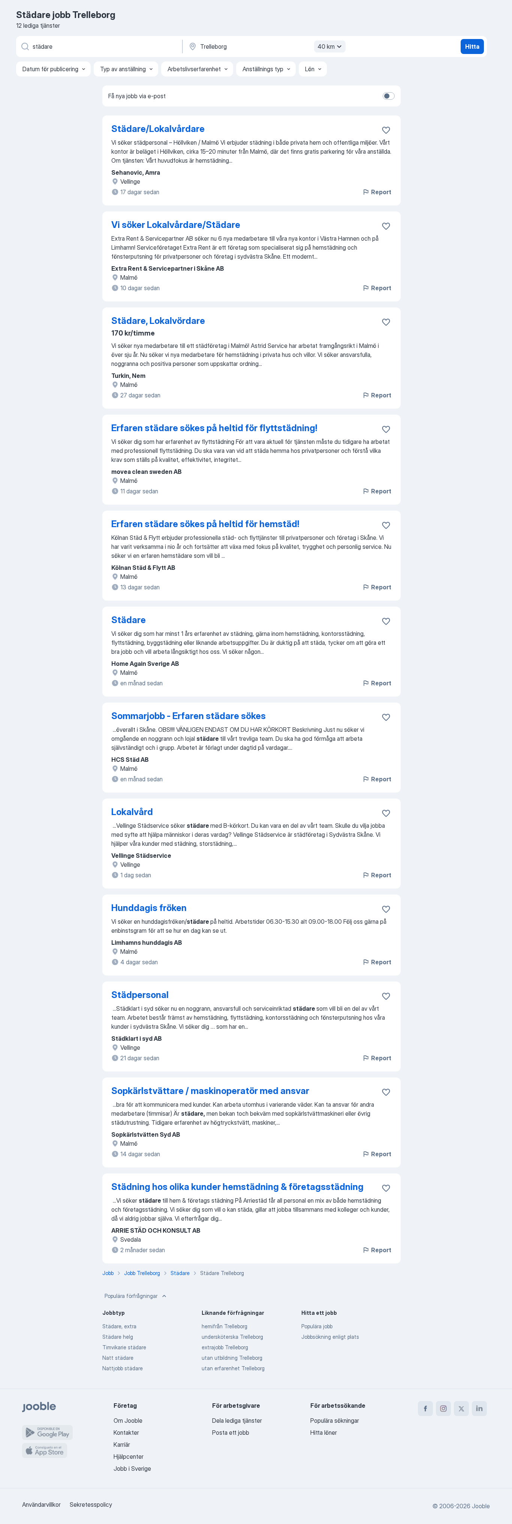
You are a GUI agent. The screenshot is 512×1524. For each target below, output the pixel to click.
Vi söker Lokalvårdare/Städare (175, 224)
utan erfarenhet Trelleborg (233, 1368)
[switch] (389, 96)
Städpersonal (140, 994)
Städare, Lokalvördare (158, 320)
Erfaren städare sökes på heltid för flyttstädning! (214, 428)
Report (381, 192)
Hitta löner (323, 1432)
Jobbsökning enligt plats (330, 1337)
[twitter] (461, 1408)
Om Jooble (128, 1420)
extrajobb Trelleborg (225, 1347)
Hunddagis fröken (149, 907)
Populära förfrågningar (131, 1296)
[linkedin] (479, 1408)
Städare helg (117, 1337)
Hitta (472, 46)
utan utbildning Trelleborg (232, 1358)
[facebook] (425, 1408)
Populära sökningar (334, 1420)
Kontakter (126, 1432)
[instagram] (443, 1408)
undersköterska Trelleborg (232, 1337)
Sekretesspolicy (91, 1504)
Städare (128, 619)
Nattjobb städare (122, 1368)
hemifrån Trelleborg (224, 1326)
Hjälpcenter (129, 1456)
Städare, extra (119, 1326)
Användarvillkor (41, 1504)
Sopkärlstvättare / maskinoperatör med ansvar (210, 1090)
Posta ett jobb (230, 1432)
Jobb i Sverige (132, 1468)
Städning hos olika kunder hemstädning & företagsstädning (237, 1186)
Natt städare (117, 1358)
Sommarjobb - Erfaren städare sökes (188, 715)
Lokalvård (132, 811)
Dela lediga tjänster (237, 1420)
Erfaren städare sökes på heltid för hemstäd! (205, 523)
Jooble (481, 1506)
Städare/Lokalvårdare (158, 128)
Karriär (122, 1444)
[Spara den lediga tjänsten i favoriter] (386, 130)
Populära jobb (316, 1326)
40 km (326, 46)
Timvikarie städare (124, 1347)
